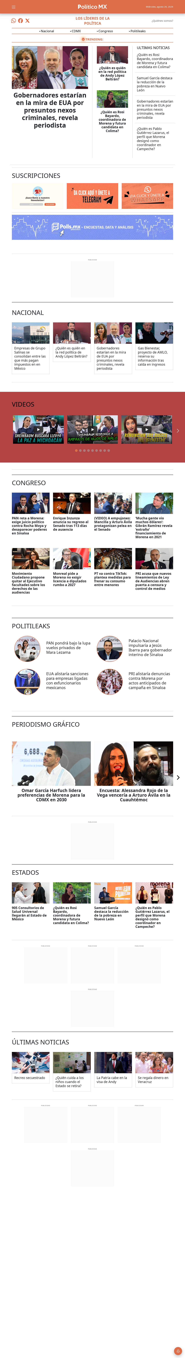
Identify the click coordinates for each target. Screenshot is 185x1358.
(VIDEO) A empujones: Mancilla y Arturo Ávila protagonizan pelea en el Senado (113, 524)
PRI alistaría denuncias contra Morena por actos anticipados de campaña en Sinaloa (149, 680)
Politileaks (138, 31)
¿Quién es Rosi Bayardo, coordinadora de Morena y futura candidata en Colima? (112, 121)
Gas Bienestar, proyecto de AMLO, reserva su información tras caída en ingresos (153, 356)
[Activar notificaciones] (178, 1351)
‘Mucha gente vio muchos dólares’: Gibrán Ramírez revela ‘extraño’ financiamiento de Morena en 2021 (153, 527)
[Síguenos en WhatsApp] (13, 20)
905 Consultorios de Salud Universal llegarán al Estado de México (29, 913)
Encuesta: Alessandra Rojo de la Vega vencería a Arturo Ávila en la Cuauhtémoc (133, 795)
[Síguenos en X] (27, 20)
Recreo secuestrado (29, 1077)
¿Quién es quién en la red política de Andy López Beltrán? (112, 73)
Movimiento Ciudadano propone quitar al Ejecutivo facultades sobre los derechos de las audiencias (28, 583)
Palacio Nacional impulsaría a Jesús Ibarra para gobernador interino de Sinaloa (150, 647)
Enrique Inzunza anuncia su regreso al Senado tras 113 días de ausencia (70, 524)
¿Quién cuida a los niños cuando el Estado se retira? (70, 1081)
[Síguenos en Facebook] (20, 20)
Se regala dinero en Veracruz (153, 1079)
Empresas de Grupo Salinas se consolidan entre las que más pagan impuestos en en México (30, 358)
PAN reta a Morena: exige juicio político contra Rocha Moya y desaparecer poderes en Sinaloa (29, 525)
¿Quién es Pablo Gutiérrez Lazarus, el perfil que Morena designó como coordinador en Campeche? (153, 138)
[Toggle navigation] (13, 6)
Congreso (105, 31)
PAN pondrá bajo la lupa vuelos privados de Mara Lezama (68, 647)
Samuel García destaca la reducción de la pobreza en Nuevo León (154, 84)
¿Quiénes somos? (162, 20)
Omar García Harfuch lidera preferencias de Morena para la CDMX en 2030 (51, 795)
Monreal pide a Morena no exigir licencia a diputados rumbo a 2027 (69, 579)
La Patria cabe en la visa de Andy (112, 1079)
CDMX (76, 31)
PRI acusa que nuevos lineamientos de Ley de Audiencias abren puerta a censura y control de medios (153, 581)
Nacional (47, 31)
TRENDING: (94, 39)
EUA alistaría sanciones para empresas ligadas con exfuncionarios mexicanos (67, 680)
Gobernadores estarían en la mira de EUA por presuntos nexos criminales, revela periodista (49, 110)
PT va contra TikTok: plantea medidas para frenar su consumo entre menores (112, 579)
